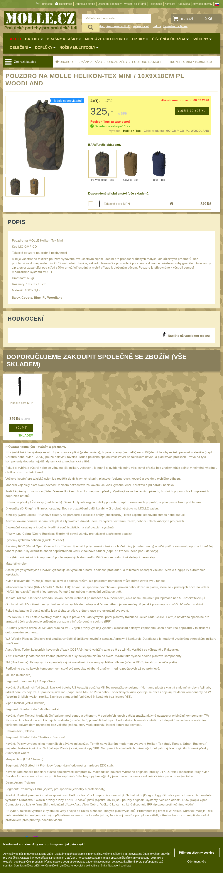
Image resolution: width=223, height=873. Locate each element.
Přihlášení (46, 3)
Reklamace (155, 3)
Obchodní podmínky (110, 3)
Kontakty (170, 3)
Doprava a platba (85, 3)
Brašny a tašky (90, 62)
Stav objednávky (202, 3)
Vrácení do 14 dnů (135, 3)
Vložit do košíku (191, 111)
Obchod (66, 62)
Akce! (15, 39)
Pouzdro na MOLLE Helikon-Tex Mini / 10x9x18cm (172, 62)
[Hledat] (91, 27)
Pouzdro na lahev (175, 26)
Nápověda (183, 3)
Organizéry (117, 62)
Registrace (65, 3)
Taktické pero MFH (117, 203)
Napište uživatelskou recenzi (189, 335)
